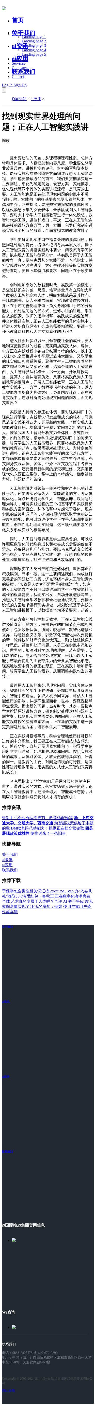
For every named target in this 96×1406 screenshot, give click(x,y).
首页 (18, 20)
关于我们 (23, 33)
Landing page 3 (34, 45)
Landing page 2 (34, 41)
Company (19, 68)
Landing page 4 (34, 50)
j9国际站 (19, 99)
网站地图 (8, 1390)
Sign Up (20, 85)
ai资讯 (20, 46)
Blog (15, 72)
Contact (18, 76)
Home (16, 32)
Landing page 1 (34, 37)
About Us (19, 59)
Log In (7, 85)
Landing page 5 (34, 54)
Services (18, 63)
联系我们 (23, 71)
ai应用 (36, 99)
